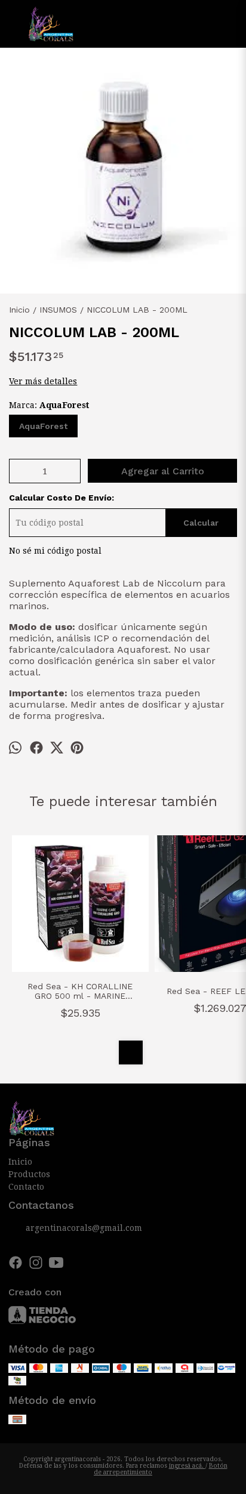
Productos (29, 1174)
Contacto (26, 1187)
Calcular (201, 522)
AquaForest (43, 426)
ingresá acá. (187, 1465)
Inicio (20, 1161)
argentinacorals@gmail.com (84, 1228)
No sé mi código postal (55, 550)
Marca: (49, 405)
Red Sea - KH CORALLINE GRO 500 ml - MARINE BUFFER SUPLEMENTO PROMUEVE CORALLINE (80, 991)
